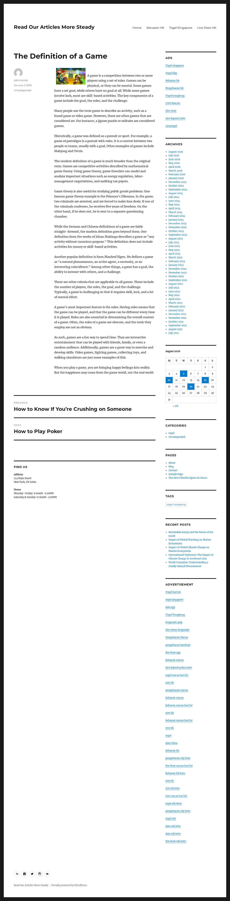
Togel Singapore (180, 27)
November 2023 (178, 227)
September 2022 (178, 280)
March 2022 (175, 302)
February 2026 (177, 174)
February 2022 (177, 306)
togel (171, 433)
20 (190, 386)
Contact (173, 470)
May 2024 (174, 204)
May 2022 (174, 295)
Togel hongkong (175, 95)
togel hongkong (176, 504)
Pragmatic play (173, 622)
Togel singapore (174, 65)
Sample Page (176, 474)
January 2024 (176, 219)
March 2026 (176, 170)
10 (169, 380)
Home (136, 27)
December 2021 (177, 314)
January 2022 (176, 310)
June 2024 (174, 200)
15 (205, 380)
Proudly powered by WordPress (69, 885)
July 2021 (174, 333)
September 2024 (178, 189)
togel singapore (174, 599)
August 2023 (176, 238)
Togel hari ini (173, 592)
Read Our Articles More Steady (54, 27)
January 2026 (176, 178)
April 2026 (175, 166)
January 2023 (176, 265)
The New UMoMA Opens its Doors (188, 477)
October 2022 (176, 276)
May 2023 (174, 249)
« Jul (175, 406)
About (172, 462)
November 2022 (178, 272)
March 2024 (175, 212)
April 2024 (174, 208)
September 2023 (178, 234)
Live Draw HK (206, 27)
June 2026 (174, 159)
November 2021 (177, 317)
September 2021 (178, 325)
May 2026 (174, 163)
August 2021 (176, 329)
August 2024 (176, 193)
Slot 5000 (170, 110)
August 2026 (176, 151)
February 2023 (177, 261)
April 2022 (174, 299)
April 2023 (174, 253)
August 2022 (176, 283)
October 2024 (176, 185)
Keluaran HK (155, 27)
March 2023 (175, 257)
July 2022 (174, 287)
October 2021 (176, 321)
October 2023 (176, 231)
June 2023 (174, 246)
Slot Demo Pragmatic (177, 629)
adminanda (21, 80)
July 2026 (174, 155)
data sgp (170, 607)
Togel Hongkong (175, 614)
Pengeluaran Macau (176, 637)
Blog (171, 466)
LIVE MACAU (172, 103)
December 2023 (177, 223)
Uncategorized (22, 90)
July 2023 (174, 242)
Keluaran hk (172, 80)
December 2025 (178, 182)
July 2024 (174, 197)
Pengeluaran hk (174, 88)
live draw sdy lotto (175, 841)
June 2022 (174, 291)
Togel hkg (171, 73)
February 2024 (177, 216)
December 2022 (178, 268)
